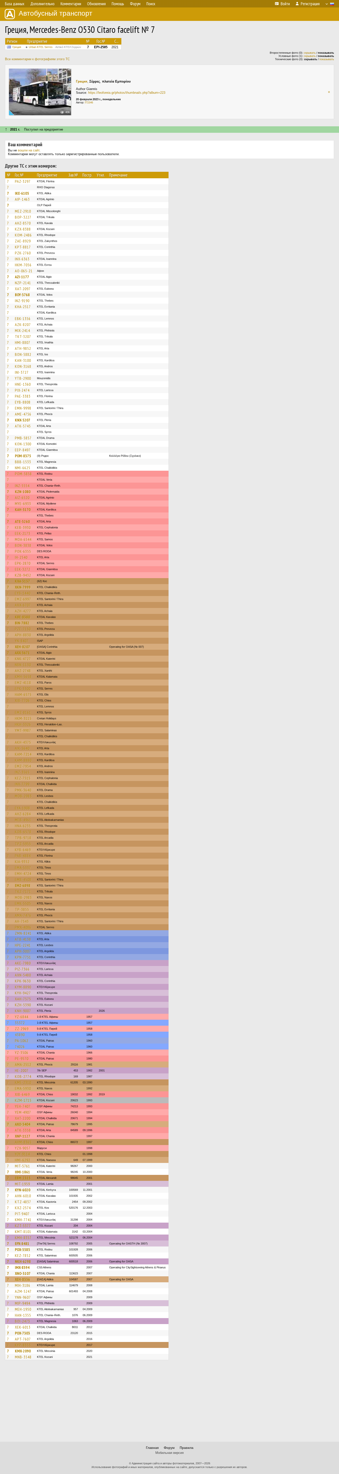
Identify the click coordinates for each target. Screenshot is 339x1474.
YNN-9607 (23, 1297)
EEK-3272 (22, 569)
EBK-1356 (23, 318)
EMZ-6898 (22, 885)
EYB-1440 (23, 593)
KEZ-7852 (23, 1255)
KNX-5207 (22, 419)
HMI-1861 (22, 1171)
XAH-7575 (23, 998)
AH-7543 (22, 921)
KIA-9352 (22, 861)
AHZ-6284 (23, 813)
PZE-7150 (23, 628)
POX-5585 (22, 1249)
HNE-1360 (23, 384)
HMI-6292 (22, 1159)
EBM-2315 (23, 1177)
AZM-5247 (23, 1291)
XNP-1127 (22, 1136)
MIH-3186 (22, 1285)
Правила (186, 1448)
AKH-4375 (23, 742)
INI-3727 (22, 372)
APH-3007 (23, 951)
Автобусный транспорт (55, 13)
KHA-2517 (23, 306)
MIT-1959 (22, 1183)
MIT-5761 (22, 1165)
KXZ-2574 (23, 1207)
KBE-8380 (22, 616)
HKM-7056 (23, 264)
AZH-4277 (23, 610)
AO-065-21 (24, 270)
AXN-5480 (23, 974)
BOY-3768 (22, 294)
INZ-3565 (22, 772)
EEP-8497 (23, 449)
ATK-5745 (23, 425)
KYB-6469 (23, 849)
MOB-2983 (23, 795)
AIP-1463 (22, 199)
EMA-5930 (23, 1088)
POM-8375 (23, 455)
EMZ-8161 (23, 712)
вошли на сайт (28, 150)
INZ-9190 (22, 300)
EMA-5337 (23, 867)
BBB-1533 (23, 461)
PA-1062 (21, 1040)
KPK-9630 (23, 980)
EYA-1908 (22, 807)
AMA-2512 (23, 1064)
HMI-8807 (22, 342)
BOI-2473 (22, 1321)
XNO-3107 (23, 1273)
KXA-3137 (22, 581)
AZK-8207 (23, 324)
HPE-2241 (23, 945)
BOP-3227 (23, 217)
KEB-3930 (23, 527)
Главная (152, 1448)
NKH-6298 (23, 1261)
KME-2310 (23, 1082)
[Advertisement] (169, 1403)
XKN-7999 (23, 587)
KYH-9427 (23, 992)
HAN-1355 (23, 1315)
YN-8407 (22, 640)
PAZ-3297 (23, 181)
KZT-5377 (23, 1225)
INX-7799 (22, 784)
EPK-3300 (23, 688)
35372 (20, 1022)
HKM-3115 (23, 718)
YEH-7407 (23, 1106)
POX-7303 (22, 1333)
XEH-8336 (22, 1279)
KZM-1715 (23, 1100)
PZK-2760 (23, 252)
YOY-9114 (22, 1154)
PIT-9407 (22, 1213)
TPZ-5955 (23, 843)
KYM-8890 (23, 986)
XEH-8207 (22, 646)
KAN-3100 (23, 360)
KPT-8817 (23, 246)
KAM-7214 (23, 754)
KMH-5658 (23, 676)
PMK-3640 (23, 789)
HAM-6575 (23, 694)
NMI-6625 (22, 467)
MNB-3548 (23, 1356)
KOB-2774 (23, 1076)
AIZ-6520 (22, 497)
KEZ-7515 (23, 778)
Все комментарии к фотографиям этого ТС (37, 59)
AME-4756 (23, 414)
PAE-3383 (23, 396)
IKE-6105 (22, 193)
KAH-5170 (23, 509)
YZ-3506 (21, 1052)
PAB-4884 (23, 855)
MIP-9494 (22, 1303)
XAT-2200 (23, 1118)
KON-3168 (23, 366)
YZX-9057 (23, 1148)
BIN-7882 (22, 622)
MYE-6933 (23, 503)
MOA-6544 (23, 539)
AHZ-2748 (23, 670)
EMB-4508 (23, 879)
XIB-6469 (22, 1094)
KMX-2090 (23, 1350)
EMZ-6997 (23, 599)
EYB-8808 (23, 402)
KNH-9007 (23, 1010)
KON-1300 (23, 443)
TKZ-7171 (23, 891)
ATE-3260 (22, 521)
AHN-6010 (23, 1195)
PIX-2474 (22, 390)
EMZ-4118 (23, 682)
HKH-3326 (23, 724)
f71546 (89, 102)
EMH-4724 (23, 873)
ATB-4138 (23, 939)
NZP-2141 (23, 282)
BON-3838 (23, 545)
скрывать (310, 52)
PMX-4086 (23, 927)
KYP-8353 (23, 1344)
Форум (169, 1448)
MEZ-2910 (23, 211)
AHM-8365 (23, 1142)
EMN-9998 (23, 408)
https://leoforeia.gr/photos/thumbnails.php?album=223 (126, 92)
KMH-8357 (23, 1237)
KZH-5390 (23, 1004)
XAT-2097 (23, 288)
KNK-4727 (23, 658)
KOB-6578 (23, 831)
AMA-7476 (23, 915)
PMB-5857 (23, 437)
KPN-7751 (23, 957)
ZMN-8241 (23, 933)
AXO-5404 (22, 1124)
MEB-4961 (23, 819)
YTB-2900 (23, 378)
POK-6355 (23, 551)
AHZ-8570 (23, 223)
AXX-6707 (23, 604)
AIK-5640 (22, 748)
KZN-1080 (23, 491)
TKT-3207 (23, 336)
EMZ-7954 (23, 766)
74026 (20, 1046)
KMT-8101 (23, 1231)
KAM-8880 (23, 760)
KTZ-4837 (23, 1201)
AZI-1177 (22, 276)
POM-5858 (23, 473)
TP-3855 (22, 909)
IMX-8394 (22, 1267)
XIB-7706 (22, 700)
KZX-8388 (23, 229)
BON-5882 (23, 354)
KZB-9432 (23, 575)
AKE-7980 (23, 963)
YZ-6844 (21, 1016)
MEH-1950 (23, 1309)
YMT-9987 (23, 730)
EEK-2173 (22, 533)
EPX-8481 (22, 1243)
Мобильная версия (169, 1453)
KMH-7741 (23, 1219)
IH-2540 (21, 557)
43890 (20, 1034)
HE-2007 (22, 1070)
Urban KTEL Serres (55, 47)
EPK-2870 (23, 563)
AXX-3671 (22, 652)
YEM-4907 (23, 1112)
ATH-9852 (23, 348)
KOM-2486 (23, 234)
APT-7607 (23, 1338)
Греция (16, 47)
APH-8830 (23, 634)
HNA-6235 (23, 825)
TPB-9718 (23, 837)
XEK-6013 (23, 1327)
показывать (326, 59)
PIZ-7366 (22, 969)
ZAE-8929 (23, 240)
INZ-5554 (22, 485)
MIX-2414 (22, 330)
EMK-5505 (23, 903)
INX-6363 (22, 258)
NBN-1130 (23, 664)
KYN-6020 (22, 1189)
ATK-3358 (23, 1130)
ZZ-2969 (22, 1028)
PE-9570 (22, 1058)
